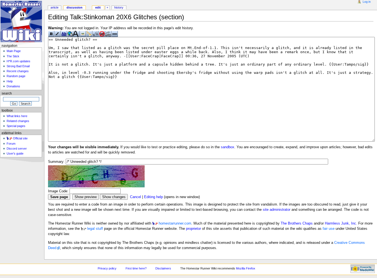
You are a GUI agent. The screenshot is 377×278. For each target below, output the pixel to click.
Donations (13, 86)
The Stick (13, 56)
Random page (16, 76)
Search (7, 93)
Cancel (135, 197)
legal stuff (95, 229)
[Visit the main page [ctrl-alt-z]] (21, 21)
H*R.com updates (18, 61)
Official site (20, 138)
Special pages (16, 126)
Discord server (17, 148)
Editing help (153, 197)
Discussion (75, 7)
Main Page (14, 51)
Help (10, 81)
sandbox (227, 147)
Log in (367, 1)
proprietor (193, 229)
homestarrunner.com (175, 223)
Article (55, 7)
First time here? (136, 268)
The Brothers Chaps (297, 223)
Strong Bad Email (18, 66)
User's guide (15, 153)
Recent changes (18, 71)
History (118, 7)
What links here (17, 116)
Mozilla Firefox (245, 268)
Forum (11, 143)
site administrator (276, 210)
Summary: (56, 162)
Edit (98, 7)
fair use (328, 229)
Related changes (18, 121)
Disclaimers (163, 268)
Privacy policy (107, 268)
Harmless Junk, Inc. (341, 223)
